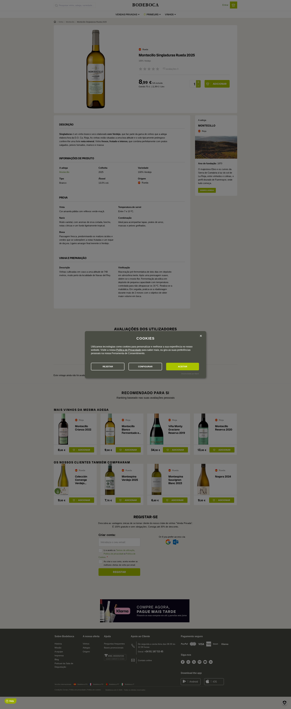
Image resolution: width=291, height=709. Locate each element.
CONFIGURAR (145, 366)
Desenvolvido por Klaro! (190, 374)
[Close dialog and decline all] (201, 336)
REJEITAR (108, 366)
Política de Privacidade (128, 350)
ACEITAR (182, 366)
